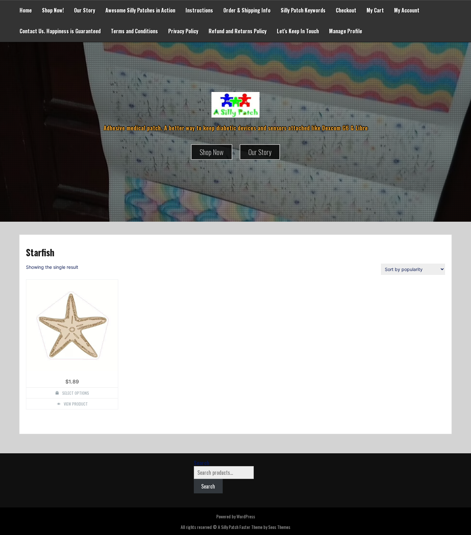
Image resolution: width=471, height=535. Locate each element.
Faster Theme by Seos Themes (264, 526)
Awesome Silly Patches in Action (140, 10)
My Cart (375, 10)
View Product (76, 404)
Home (26, 10)
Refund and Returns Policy (238, 31)
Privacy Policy (183, 31)
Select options (75, 393)
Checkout (346, 10)
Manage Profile (345, 31)
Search (201, 463)
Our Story (84, 10)
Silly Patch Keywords (303, 10)
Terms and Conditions (134, 31)
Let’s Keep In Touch (298, 31)
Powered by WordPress (235, 516)
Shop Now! (53, 10)
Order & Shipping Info (246, 10)
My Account (406, 10)
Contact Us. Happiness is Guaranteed (60, 31)
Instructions (199, 10)
